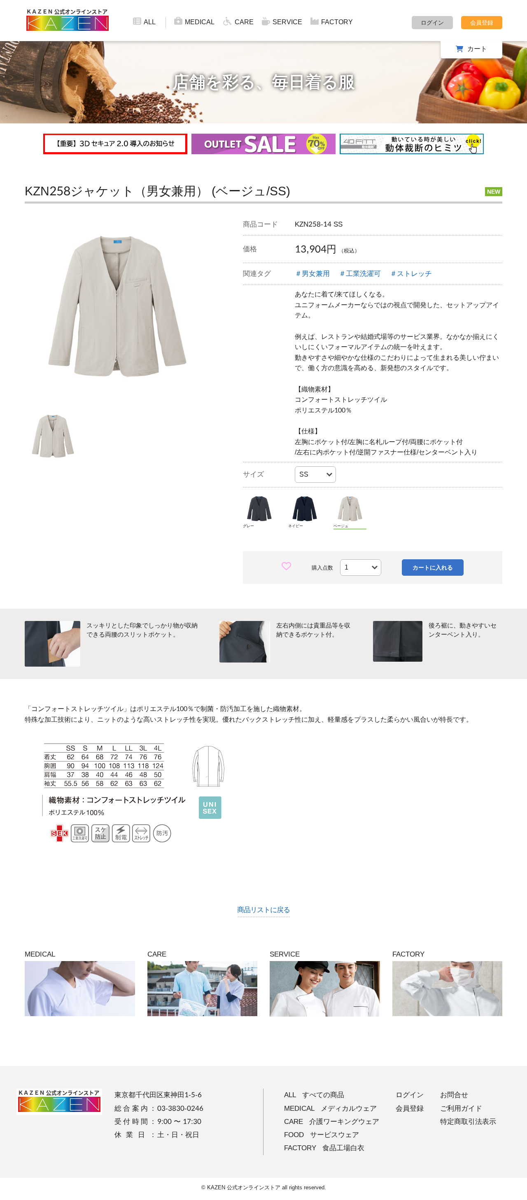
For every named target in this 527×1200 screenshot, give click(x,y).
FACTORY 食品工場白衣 (324, 1148)
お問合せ (454, 1095)
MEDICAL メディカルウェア (330, 1108)
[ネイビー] (304, 509)
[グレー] (259, 509)
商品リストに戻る (263, 910)
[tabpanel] (117, 306)
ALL (150, 22)
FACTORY (337, 22)
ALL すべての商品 (314, 1095)
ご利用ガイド (461, 1108)
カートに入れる (433, 567)
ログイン (432, 22)
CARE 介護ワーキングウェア (331, 1122)
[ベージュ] (349, 509)
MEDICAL (200, 22)
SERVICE (287, 22)
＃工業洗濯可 (360, 274)
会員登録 (481, 22)
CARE (244, 22)
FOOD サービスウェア (321, 1135)
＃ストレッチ (411, 274)
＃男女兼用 (312, 274)
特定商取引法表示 (468, 1122)
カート (477, 48)
